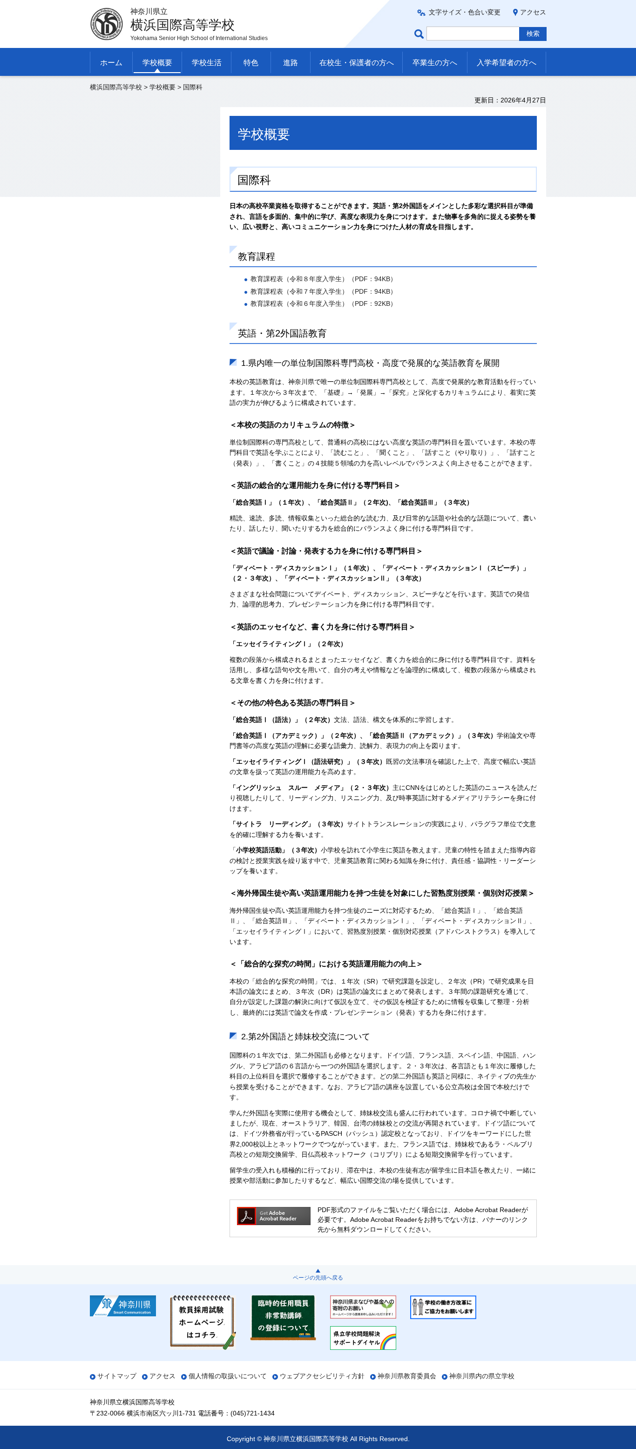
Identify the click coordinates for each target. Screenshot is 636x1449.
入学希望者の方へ (506, 63)
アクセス (533, 12)
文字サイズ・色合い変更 (465, 12)
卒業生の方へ (435, 63)
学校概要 (157, 63)
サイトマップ (116, 1376)
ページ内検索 (420, 34)
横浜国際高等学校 (116, 87)
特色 (251, 63)
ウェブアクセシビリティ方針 (322, 1376)
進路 (290, 63)
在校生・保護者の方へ (356, 63)
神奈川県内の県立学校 (481, 1376)
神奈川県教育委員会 (407, 1376)
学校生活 (207, 63)
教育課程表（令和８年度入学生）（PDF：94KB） (323, 279)
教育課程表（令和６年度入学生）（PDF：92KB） (323, 303)
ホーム (111, 63)
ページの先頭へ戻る (318, 1277)
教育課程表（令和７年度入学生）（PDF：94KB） (323, 291)
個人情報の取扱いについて (228, 1376)
